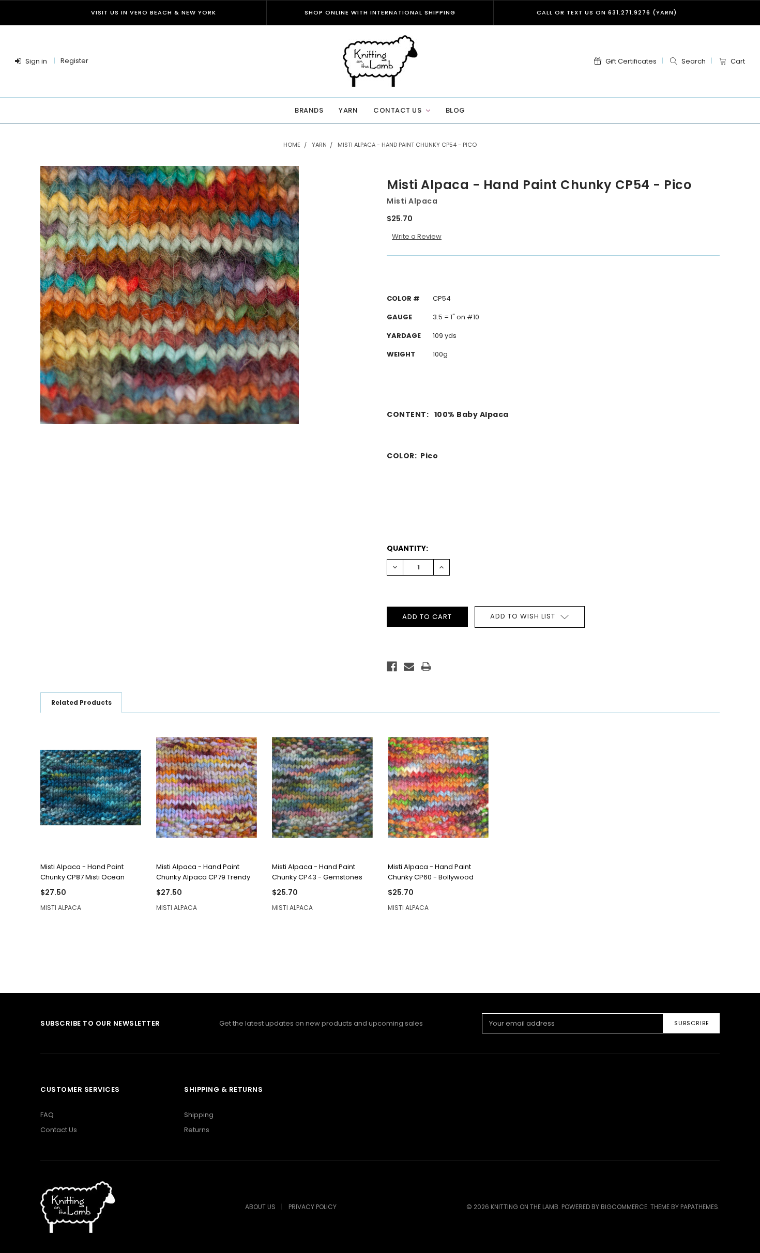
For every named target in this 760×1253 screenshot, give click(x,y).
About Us (260, 1206)
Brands (309, 110)
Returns (196, 1130)
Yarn (348, 110)
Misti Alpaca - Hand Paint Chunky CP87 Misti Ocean (82, 872)
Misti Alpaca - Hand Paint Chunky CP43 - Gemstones (317, 872)
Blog (455, 110)
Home (291, 145)
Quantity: (407, 548)
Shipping (199, 1115)
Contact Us (398, 110)
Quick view (90, 839)
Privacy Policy (312, 1206)
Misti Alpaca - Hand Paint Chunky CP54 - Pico (407, 145)
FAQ (47, 1115)
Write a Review (417, 236)
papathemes (699, 1206)
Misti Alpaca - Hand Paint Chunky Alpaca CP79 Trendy (203, 872)
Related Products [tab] (81, 702)
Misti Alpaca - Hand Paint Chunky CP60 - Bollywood (431, 872)
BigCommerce (624, 1206)
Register (74, 61)
